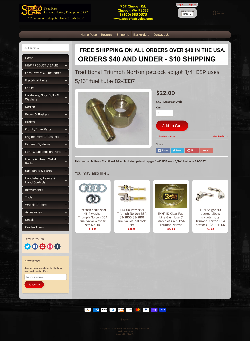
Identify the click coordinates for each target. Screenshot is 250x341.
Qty (158, 107)
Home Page (89, 34)
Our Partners (34, 227)
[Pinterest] (42, 246)
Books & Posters (47, 115)
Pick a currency (187, 11)
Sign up (192, 5)
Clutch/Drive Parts (47, 130)
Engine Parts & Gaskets (47, 137)
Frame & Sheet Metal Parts (47, 161)
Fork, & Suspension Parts (47, 152)
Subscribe (34, 285)
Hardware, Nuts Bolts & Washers (47, 98)
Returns (107, 34)
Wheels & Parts (47, 205)
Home (29, 58)
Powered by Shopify (125, 334)
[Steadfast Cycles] (55, 13)
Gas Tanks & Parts (47, 171)
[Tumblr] (57, 246)
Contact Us (161, 34)
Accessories (47, 213)
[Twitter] (27, 246)
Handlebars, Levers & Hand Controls (47, 180)
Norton (47, 108)
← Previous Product (165, 136)
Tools (28, 197)
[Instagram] (50, 246)
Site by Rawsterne (125, 331)
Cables (47, 89)
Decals (47, 220)
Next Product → (220, 136)
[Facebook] (35, 246)
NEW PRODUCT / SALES (47, 66)
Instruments (47, 190)
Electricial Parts (47, 81)
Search (125, 319)
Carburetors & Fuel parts (47, 74)
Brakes (47, 123)
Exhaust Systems (47, 145)
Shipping (123, 34)
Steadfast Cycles (124, 328)
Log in (180, 5)
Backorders (141, 34)
